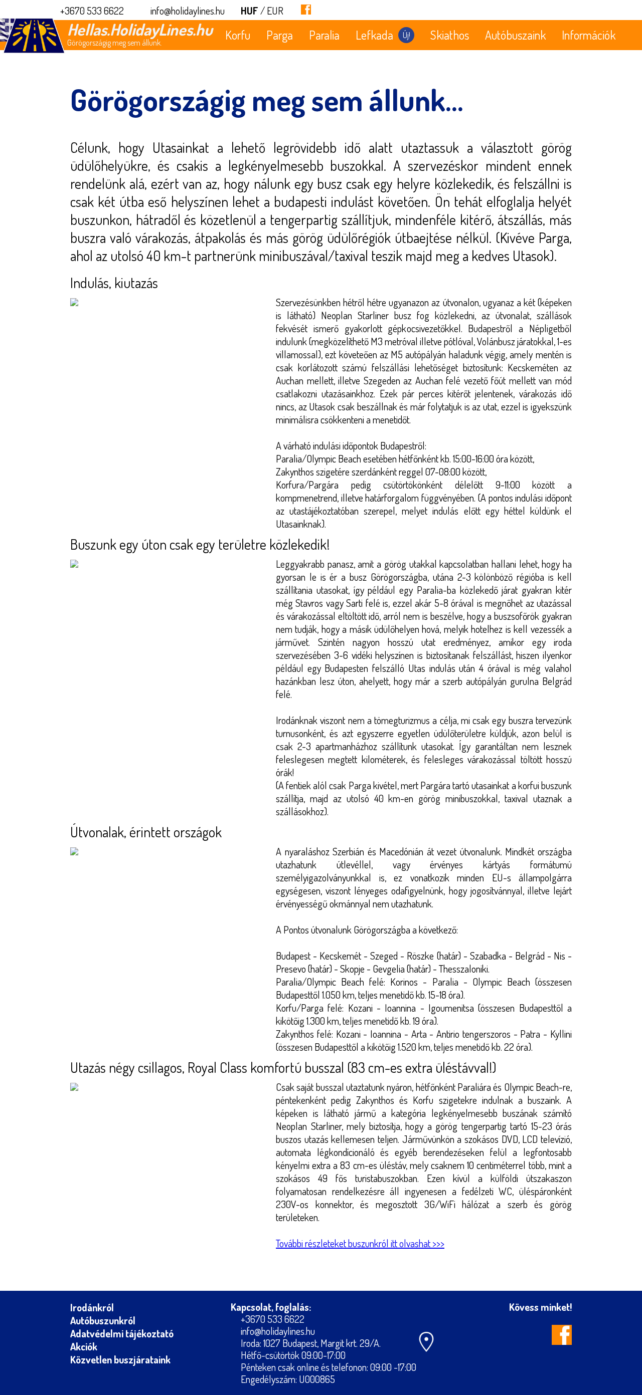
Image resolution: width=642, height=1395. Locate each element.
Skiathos (449, 35)
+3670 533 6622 (92, 10)
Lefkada (383, 35)
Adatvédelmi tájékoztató (122, 1333)
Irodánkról (92, 1307)
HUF (249, 10)
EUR (275, 10)
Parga (279, 35)
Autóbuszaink (515, 35)
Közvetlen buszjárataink (120, 1359)
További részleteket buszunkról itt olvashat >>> (360, 1243)
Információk (588, 35)
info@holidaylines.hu (187, 10)
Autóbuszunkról (102, 1320)
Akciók (83, 1346)
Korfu (237, 35)
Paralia (324, 35)
